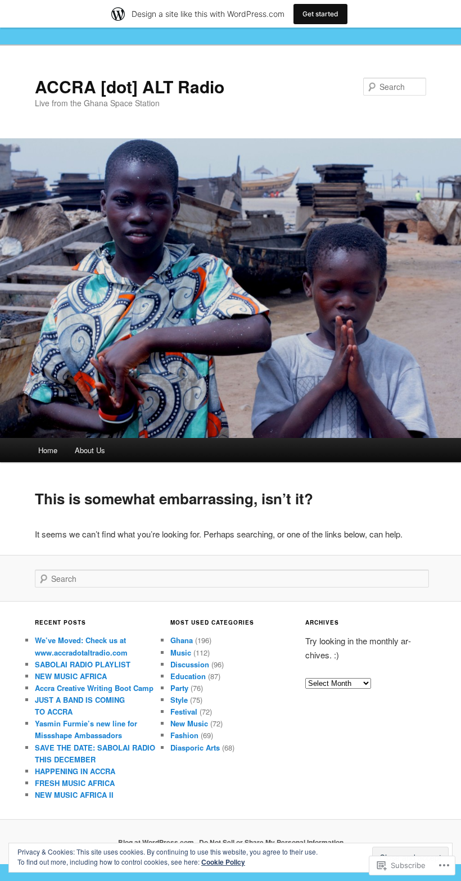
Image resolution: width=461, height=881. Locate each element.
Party (179, 688)
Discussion (189, 664)
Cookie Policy (223, 862)
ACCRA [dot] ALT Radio (129, 86)
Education (188, 676)
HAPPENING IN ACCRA (75, 771)
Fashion (184, 735)
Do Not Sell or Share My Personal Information (271, 842)
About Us (90, 450)
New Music (189, 723)
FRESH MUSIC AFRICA (75, 783)
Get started (320, 14)
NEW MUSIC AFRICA (71, 676)
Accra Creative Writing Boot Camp (94, 688)
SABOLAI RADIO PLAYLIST (82, 664)
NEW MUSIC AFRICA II (74, 794)
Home (47, 450)
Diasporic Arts (195, 747)
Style (179, 699)
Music (180, 652)
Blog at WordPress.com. (157, 842)
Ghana (181, 640)
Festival (183, 711)
